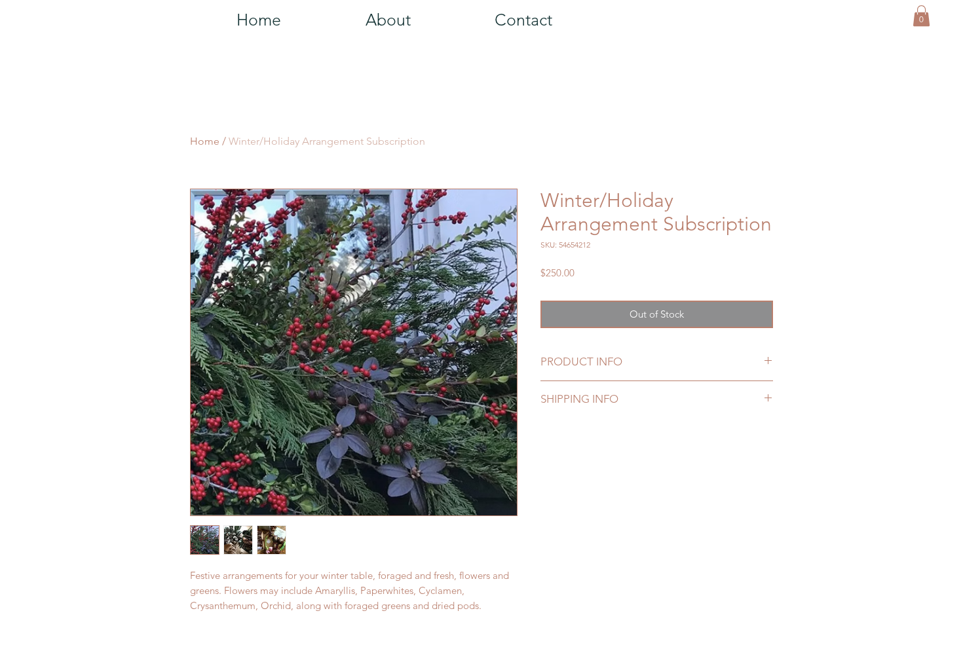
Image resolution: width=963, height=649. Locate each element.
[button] (921, 15)
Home (204, 141)
